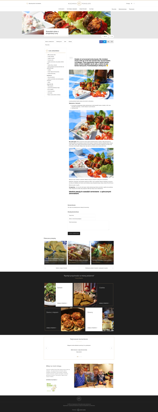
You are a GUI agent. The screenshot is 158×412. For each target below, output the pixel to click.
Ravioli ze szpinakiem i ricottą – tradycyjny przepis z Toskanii (56, 259)
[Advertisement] (90, 52)
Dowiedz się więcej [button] (51, 379)
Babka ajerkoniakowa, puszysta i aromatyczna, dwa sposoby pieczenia (79, 350)
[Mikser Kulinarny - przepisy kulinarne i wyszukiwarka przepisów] (51, 387)
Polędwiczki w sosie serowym (78, 260)
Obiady (70, 41)
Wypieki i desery (72, 9)
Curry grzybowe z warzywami (101, 260)
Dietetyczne (59, 41)
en (134, 3)
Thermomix (131, 9)
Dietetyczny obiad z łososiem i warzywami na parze (96, 268)
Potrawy (61, 9)
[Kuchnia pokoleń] (79, 3)
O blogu (128, 3)
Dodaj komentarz (74, 233)
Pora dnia (114, 9)
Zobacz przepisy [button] (62, 303)
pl (131, 3)
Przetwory (83, 9)
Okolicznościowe (123, 9)
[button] (46, 348)
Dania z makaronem (49, 41)
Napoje (91, 9)
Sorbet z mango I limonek (61, 268)
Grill (65, 41)
